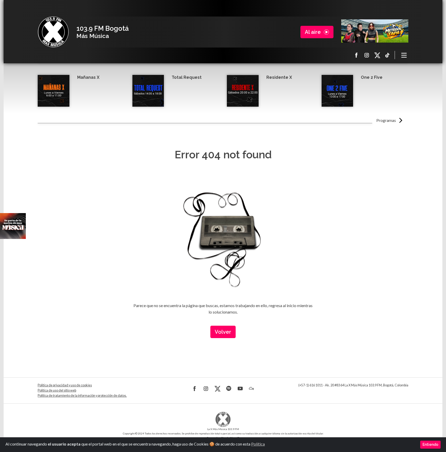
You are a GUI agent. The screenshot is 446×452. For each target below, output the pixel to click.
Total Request (187, 77)
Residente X (279, 77)
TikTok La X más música (387, 55)
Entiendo (430, 444)
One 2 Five (372, 77)
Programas (386, 120)
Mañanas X (88, 77)
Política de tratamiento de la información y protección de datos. (82, 396)
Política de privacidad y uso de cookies (65, 385)
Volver (223, 332)
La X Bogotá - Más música (53, 32)
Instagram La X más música (367, 55)
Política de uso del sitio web (57, 390)
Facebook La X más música (356, 55)
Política (258, 443)
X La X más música (377, 55)
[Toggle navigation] (404, 55)
